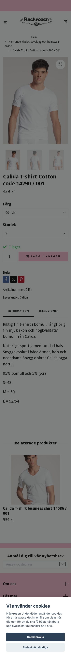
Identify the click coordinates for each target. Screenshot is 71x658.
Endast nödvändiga (35, 647)
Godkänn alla (35, 637)
